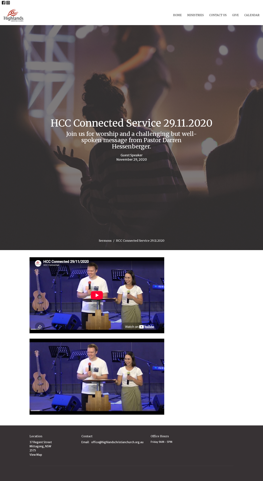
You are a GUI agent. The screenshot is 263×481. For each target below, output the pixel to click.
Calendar (251, 15)
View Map (36, 454)
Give (235, 15)
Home (177, 15)
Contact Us (218, 15)
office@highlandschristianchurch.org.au (117, 442)
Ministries (195, 15)
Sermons (105, 240)
